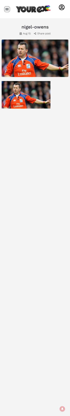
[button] (7, 9)
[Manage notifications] (62, 408)
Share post (44, 33)
